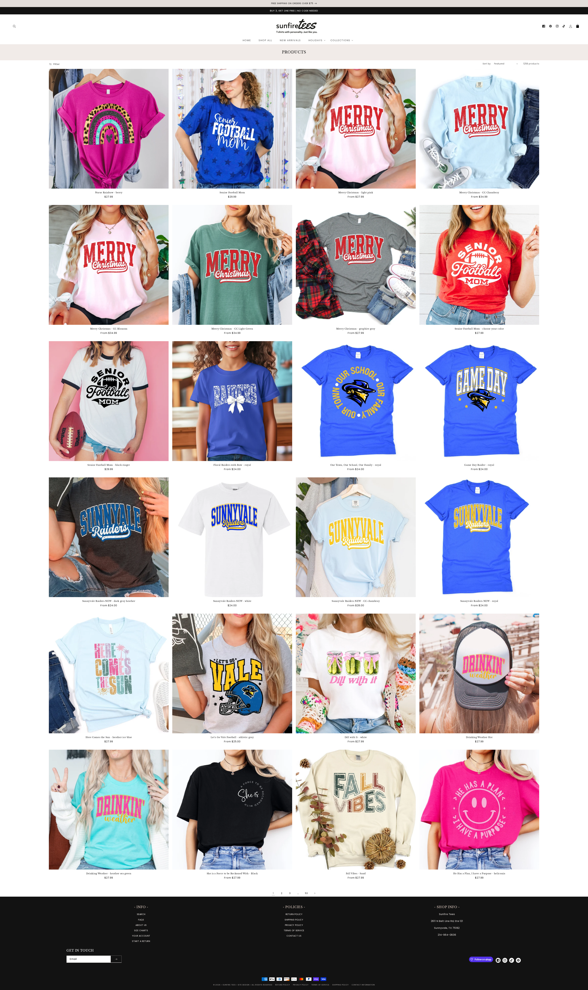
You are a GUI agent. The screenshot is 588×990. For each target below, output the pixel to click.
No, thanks (294, 516)
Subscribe (294, 506)
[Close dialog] (324, 466)
